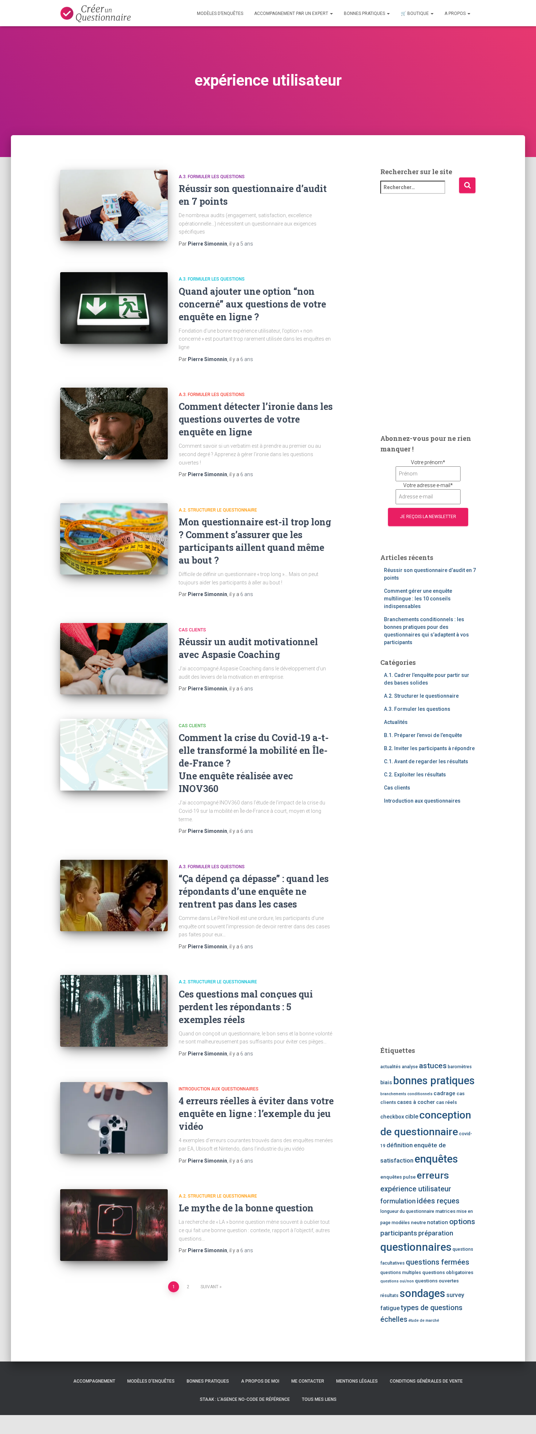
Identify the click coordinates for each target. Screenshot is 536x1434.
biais (386, 1082)
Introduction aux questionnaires (219, 1089)
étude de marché (423, 1320)
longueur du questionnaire (407, 1211)
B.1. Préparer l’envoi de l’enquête (423, 735)
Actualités (396, 722)
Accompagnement (94, 1381)
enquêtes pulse (398, 1177)
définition (400, 1145)
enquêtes (436, 1159)
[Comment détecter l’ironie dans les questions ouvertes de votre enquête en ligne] (114, 423)
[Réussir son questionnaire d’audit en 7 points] (114, 205)
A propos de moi (260, 1381)
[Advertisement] (428, 313)
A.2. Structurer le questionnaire (218, 510)
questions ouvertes (437, 1281)
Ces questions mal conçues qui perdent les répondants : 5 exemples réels (246, 1007)
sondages (422, 1293)
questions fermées (437, 1262)
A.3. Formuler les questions (212, 176)
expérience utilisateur (415, 1189)
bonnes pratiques (434, 1080)
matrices (445, 1211)
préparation (435, 1233)
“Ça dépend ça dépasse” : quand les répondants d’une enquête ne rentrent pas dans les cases (254, 891)
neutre (418, 1222)
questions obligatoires (447, 1272)
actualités (390, 1066)
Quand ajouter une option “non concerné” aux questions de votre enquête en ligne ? (252, 304)
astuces (433, 1065)
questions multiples (400, 1272)
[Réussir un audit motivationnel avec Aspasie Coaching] (114, 659)
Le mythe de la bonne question (246, 1208)
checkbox (392, 1116)
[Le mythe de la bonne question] (114, 1225)
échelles (393, 1319)
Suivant (209, 1286)
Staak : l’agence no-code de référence (245, 1399)
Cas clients (192, 629)
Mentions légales (357, 1381)
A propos (455, 13)
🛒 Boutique (415, 13)
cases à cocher (416, 1102)
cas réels (446, 1102)
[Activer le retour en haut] (521, 1419)
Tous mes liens (319, 1399)
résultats (389, 1295)
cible (411, 1116)
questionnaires (415, 1247)
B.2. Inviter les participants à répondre (429, 748)
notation (437, 1222)
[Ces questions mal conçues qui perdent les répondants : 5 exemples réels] (114, 1011)
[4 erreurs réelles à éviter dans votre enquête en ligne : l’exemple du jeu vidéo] (114, 1118)
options (462, 1221)
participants (398, 1233)
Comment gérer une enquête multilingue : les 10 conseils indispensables (418, 598)
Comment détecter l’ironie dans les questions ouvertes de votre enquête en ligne (256, 419)
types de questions (431, 1308)
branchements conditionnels (406, 1094)
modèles (401, 1222)
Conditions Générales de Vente (426, 1381)
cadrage (444, 1093)
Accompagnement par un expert (291, 13)
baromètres (460, 1066)
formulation (398, 1201)
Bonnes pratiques (365, 13)
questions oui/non (397, 1281)
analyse (410, 1066)
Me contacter (307, 1381)
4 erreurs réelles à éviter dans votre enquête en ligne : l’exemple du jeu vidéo (256, 1113)
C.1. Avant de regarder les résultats (426, 761)
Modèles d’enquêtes (220, 13)
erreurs (433, 1175)
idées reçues (438, 1200)
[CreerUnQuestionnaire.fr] (95, 13)
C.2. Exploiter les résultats (415, 774)
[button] (331, 13)
